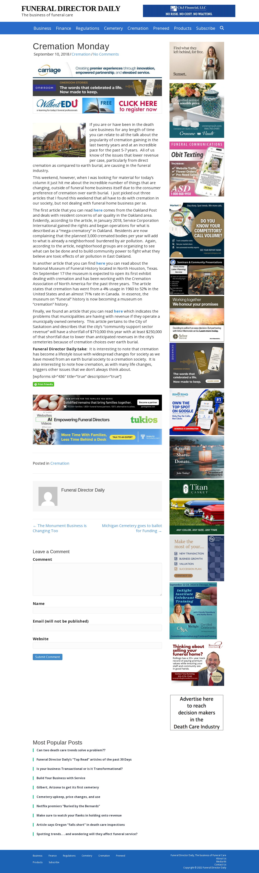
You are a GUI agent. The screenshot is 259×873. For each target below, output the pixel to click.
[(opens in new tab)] (189, 10)
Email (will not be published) (61, 621)
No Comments (106, 54)
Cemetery (113, 28)
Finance (63, 28)
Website (41, 638)
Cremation (138, 28)
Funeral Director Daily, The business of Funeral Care (198, 855)
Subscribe (205, 28)
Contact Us (220, 864)
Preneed (161, 28)
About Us (221, 858)
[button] (223, 28)
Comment (42, 559)
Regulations (87, 28)
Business (42, 28)
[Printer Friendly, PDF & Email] (43, 384)
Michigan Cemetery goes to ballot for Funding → (132, 528)
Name (39, 603)
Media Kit (221, 861)
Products (183, 28)
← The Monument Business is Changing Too (60, 528)
